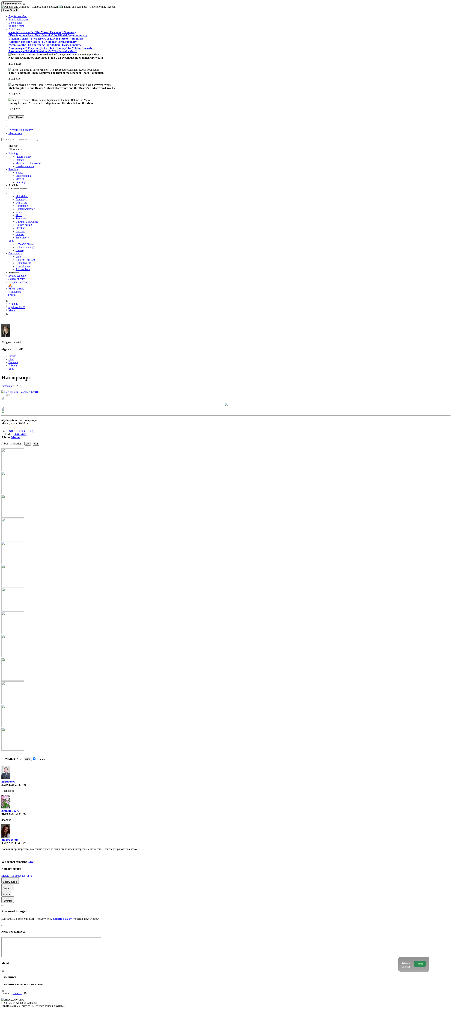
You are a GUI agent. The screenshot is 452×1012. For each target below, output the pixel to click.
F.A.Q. (12, 1002)
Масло (15, 437)
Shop (11, 368)
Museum (15, 147)
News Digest (16, 117)
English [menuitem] (23, 129)
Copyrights (58, 1005)
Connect (13, 362)
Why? (31, 861)
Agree (420, 963)
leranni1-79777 (10, 810)
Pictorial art (7, 385)
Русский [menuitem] (13, 129)
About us (21, 1002)
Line (11, 359)
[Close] (36, 140)
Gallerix (17, 993)
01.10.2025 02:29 (11, 813)
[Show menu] (24, 4)
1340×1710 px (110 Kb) (20, 430)
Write (27, 759)
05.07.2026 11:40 (11, 842)
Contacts (32, 1002)
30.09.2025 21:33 (11, 784)
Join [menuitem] (19, 133)
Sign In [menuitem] (12, 133)
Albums (12, 365)
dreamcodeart (9, 839)
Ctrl (27, 443)
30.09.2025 (20, 434)
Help (4, 1002)
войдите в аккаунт (63, 918)
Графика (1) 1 (23, 875)
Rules (16, 1005)
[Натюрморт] (19, 391)
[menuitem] (30, 129)
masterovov (8, 781)
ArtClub (17, 187)
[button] (17, 16)
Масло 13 (8, 875)
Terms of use (27, 1005)
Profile (12, 355)
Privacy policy (43, 1005)
